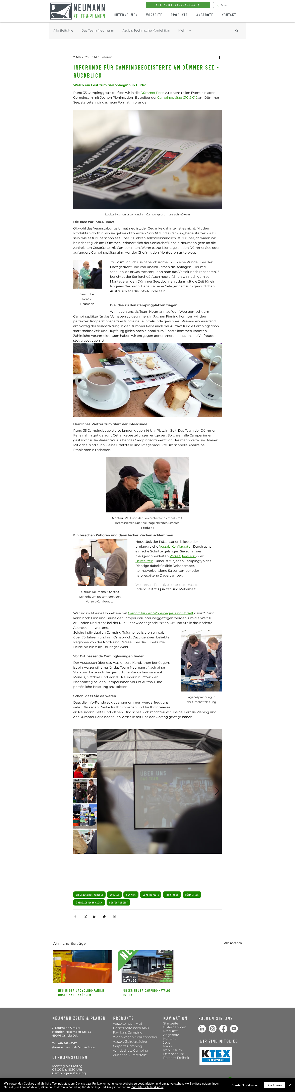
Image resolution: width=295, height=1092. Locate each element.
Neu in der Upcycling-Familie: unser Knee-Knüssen (82, 992)
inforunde (172, 894)
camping (131, 894)
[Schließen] (290, 1085)
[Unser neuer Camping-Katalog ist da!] (147, 966)
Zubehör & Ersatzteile (130, 1055)
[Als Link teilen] (105, 916)
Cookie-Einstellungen (245, 1085)
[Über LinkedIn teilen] (95, 916)
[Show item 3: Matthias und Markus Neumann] (85, 791)
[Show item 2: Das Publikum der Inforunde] (85, 766)
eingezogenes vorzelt (89, 894)
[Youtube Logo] (234, 1029)
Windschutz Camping (131, 1050)
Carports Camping (127, 1046)
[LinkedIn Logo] (202, 1029)
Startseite (170, 1023)
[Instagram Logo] (213, 1029)
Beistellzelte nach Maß (131, 1028)
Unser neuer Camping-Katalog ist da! (147, 992)
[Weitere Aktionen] (219, 57)
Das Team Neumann (97, 30)
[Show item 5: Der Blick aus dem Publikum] (85, 842)
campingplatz (151, 894)
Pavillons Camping (127, 1032)
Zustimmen (275, 1085)
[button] (237, 30)
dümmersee (192, 894)
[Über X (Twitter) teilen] (85, 916)
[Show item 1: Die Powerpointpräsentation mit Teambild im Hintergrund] (85, 741)
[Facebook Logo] (223, 1029)
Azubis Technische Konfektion (146, 30)
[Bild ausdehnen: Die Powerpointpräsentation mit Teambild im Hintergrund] (159, 791)
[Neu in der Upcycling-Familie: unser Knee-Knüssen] (82, 966)
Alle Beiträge (63, 30)
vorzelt (114, 894)
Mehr (182, 30)
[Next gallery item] (217, 791)
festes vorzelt (118, 902)
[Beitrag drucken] (114, 916)
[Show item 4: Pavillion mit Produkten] (85, 816)
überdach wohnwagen (89, 902)
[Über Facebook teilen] (75, 916)
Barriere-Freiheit (176, 1058)
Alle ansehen (233, 943)
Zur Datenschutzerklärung (148, 1087)
